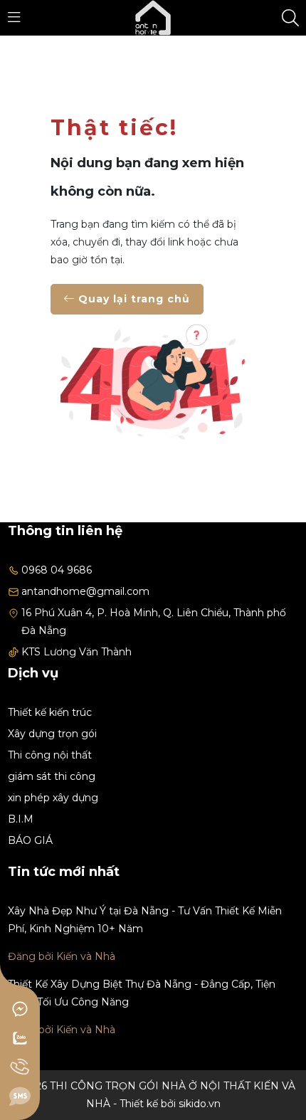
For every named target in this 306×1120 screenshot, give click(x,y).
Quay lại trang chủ (132, 298)
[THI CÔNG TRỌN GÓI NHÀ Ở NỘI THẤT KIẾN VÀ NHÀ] (153, 17)
